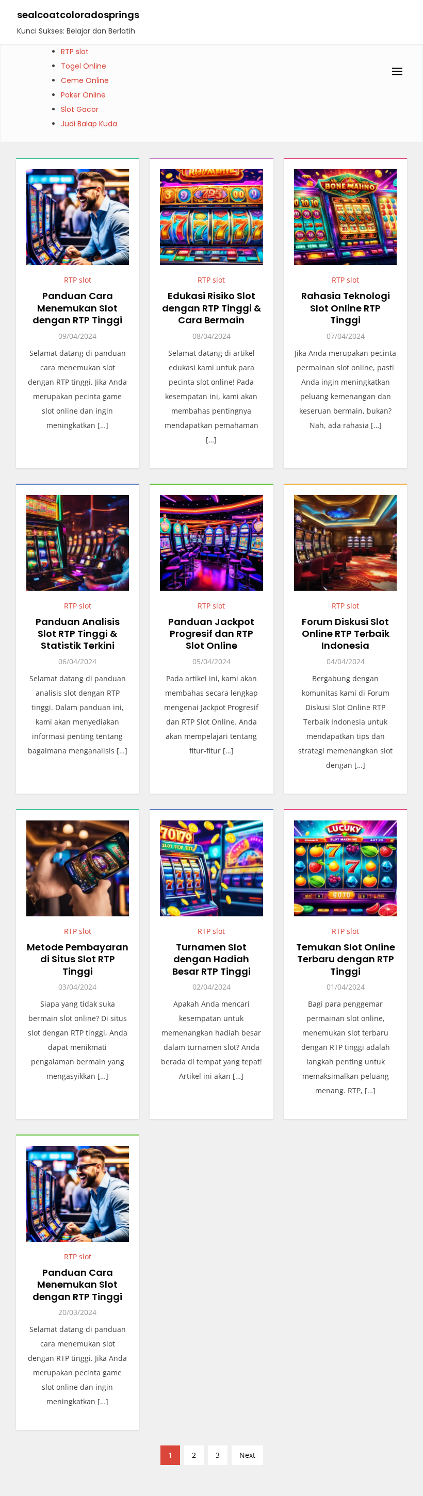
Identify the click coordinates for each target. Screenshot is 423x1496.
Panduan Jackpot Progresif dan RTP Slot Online (211, 633)
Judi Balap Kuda (89, 124)
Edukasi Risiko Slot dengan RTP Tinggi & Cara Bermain (211, 307)
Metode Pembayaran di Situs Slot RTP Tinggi (77, 959)
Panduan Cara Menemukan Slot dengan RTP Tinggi (77, 307)
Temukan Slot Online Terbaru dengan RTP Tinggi (345, 959)
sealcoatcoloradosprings (78, 14)
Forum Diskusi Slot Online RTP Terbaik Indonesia (345, 633)
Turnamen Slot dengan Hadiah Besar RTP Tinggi (211, 959)
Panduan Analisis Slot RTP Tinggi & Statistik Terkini (78, 633)
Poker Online (83, 95)
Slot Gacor (80, 109)
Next (247, 1455)
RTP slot (75, 51)
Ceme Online (85, 80)
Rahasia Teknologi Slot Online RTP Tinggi (345, 307)
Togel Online (83, 66)
